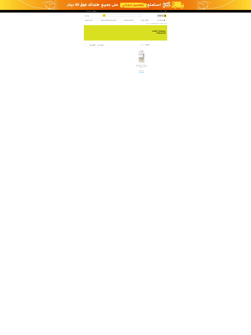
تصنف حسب (100, 45)
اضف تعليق (141, 70)
